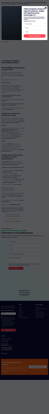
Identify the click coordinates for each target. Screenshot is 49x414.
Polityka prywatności (23, 317)
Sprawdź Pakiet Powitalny (37, 367)
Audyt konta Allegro (40, 313)
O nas (20, 307)
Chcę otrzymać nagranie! (34, 36)
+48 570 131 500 (24, 295)
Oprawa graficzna (39, 315)
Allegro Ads (38, 307)
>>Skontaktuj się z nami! (14, 204)
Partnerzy (21, 312)
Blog (20, 314)
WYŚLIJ (16, 268)
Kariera (20, 310)
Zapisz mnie (8, 330)
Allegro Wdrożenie (39, 312)
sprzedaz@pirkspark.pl (24, 294)
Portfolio (21, 308)
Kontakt (20, 315)
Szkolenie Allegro (39, 317)
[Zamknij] (46, 8)
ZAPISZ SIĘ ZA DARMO (23, 4)
